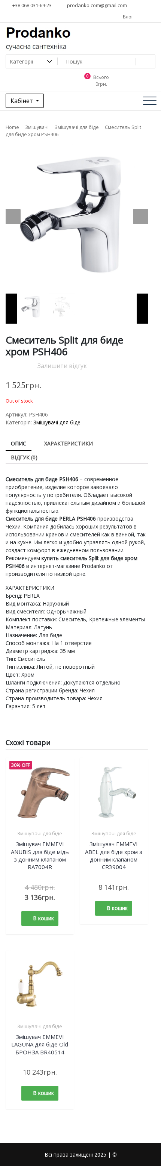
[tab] (18, 444)
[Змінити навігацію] (150, 100)
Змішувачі (37, 127)
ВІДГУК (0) (24, 457)
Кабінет (22, 101)
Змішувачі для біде (77, 127)
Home (12, 127)
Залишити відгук (62, 366)
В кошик (43, 918)
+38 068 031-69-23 (31, 5)
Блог (127, 16)
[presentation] (13, 216)
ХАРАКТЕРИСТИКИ (68, 443)
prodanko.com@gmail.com (96, 5)
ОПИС (18, 443)
